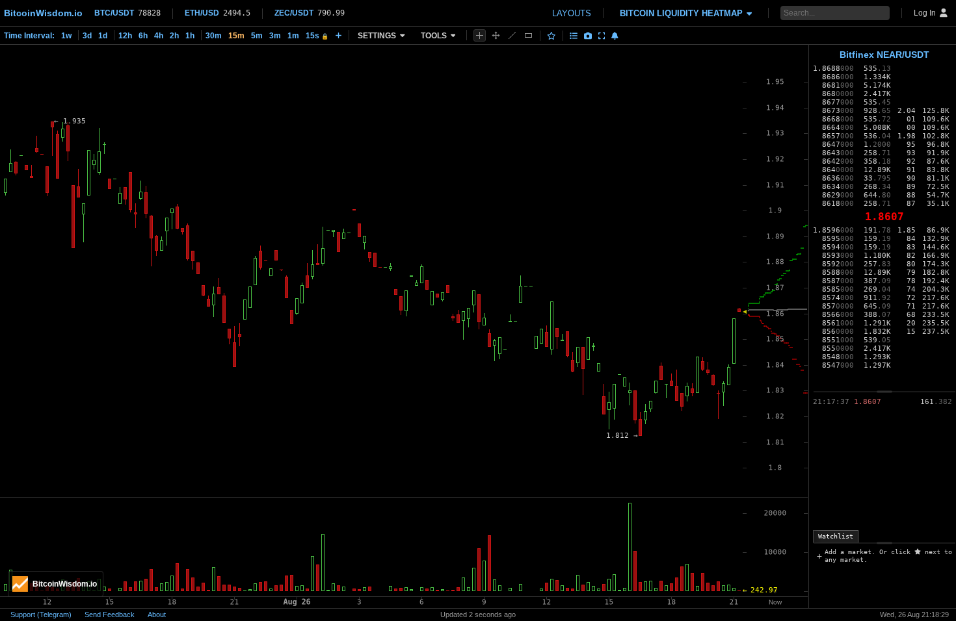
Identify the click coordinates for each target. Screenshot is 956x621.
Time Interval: (29, 35)
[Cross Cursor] (479, 35)
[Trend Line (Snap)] (512, 35)
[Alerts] (614, 36)
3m (275, 35)
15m (236, 35)
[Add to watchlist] (551, 36)
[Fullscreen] (601, 36)
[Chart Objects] (574, 36)
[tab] (835, 536)
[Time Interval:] (338, 35)
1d (102, 35)
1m (293, 35)
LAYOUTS (571, 13)
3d (87, 35)
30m (214, 35)
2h (174, 35)
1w (66, 35)
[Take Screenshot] (588, 36)
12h (125, 35)
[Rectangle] (528, 35)
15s (317, 35)
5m (257, 35)
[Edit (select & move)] (496, 35)
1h (189, 35)
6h (143, 35)
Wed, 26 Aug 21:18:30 (914, 614)
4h (158, 35)
